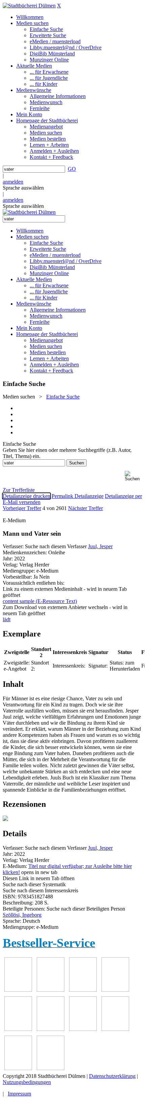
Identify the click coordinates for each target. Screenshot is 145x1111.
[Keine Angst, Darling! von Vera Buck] (18, 1029)
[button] (133, 476)
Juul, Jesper (100, 546)
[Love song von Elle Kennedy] (115, 990)
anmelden (13, 182)
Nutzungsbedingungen (27, 1082)
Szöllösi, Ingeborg (22, 915)
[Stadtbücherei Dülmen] (29, 5)
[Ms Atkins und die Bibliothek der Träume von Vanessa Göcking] (50, 990)
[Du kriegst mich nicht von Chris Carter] (83, 1029)
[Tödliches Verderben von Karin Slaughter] (50, 1068)
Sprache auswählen (23, 188)
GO (72, 169)
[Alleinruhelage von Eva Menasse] (18, 990)
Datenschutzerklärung (112, 1076)
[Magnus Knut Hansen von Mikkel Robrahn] (83, 990)
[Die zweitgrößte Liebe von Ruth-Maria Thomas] (18, 1068)
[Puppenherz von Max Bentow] (115, 1029)
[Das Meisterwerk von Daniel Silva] (50, 1029)
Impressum (19, 1093)
